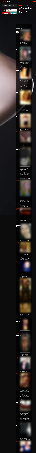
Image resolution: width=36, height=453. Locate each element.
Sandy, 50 (17, 441)
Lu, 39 (17, 261)
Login (34, 1)
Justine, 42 (18, 242)
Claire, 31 (17, 333)
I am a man (6, 13)
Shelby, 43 (17, 68)
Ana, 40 (17, 373)
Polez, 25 (17, 319)
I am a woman (13, 13)
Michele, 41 (18, 180)
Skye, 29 (17, 278)
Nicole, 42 (17, 147)
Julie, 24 (17, 357)
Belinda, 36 (18, 131)
